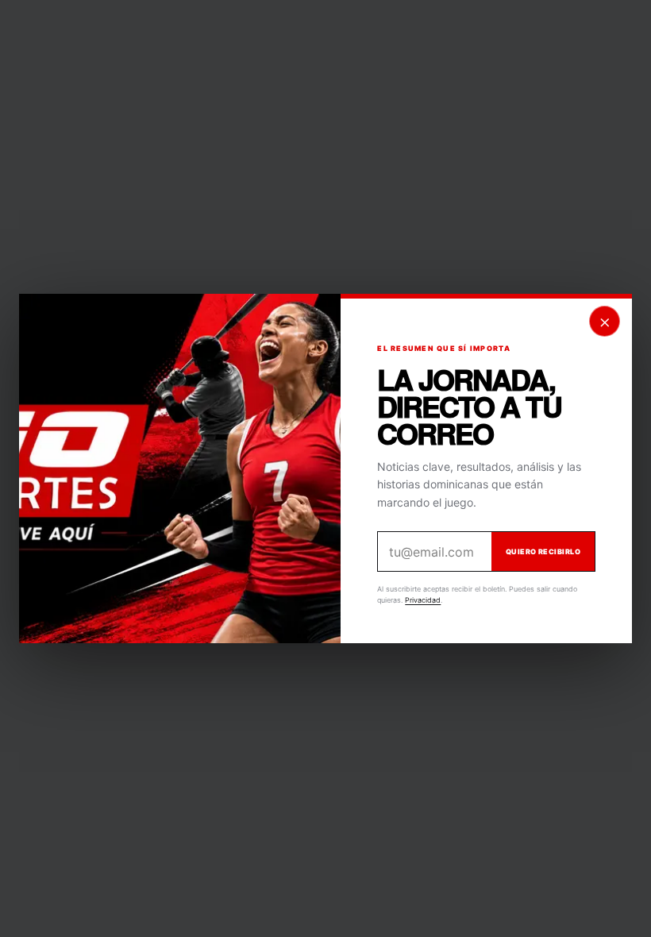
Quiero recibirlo (543, 551)
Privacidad (423, 600)
